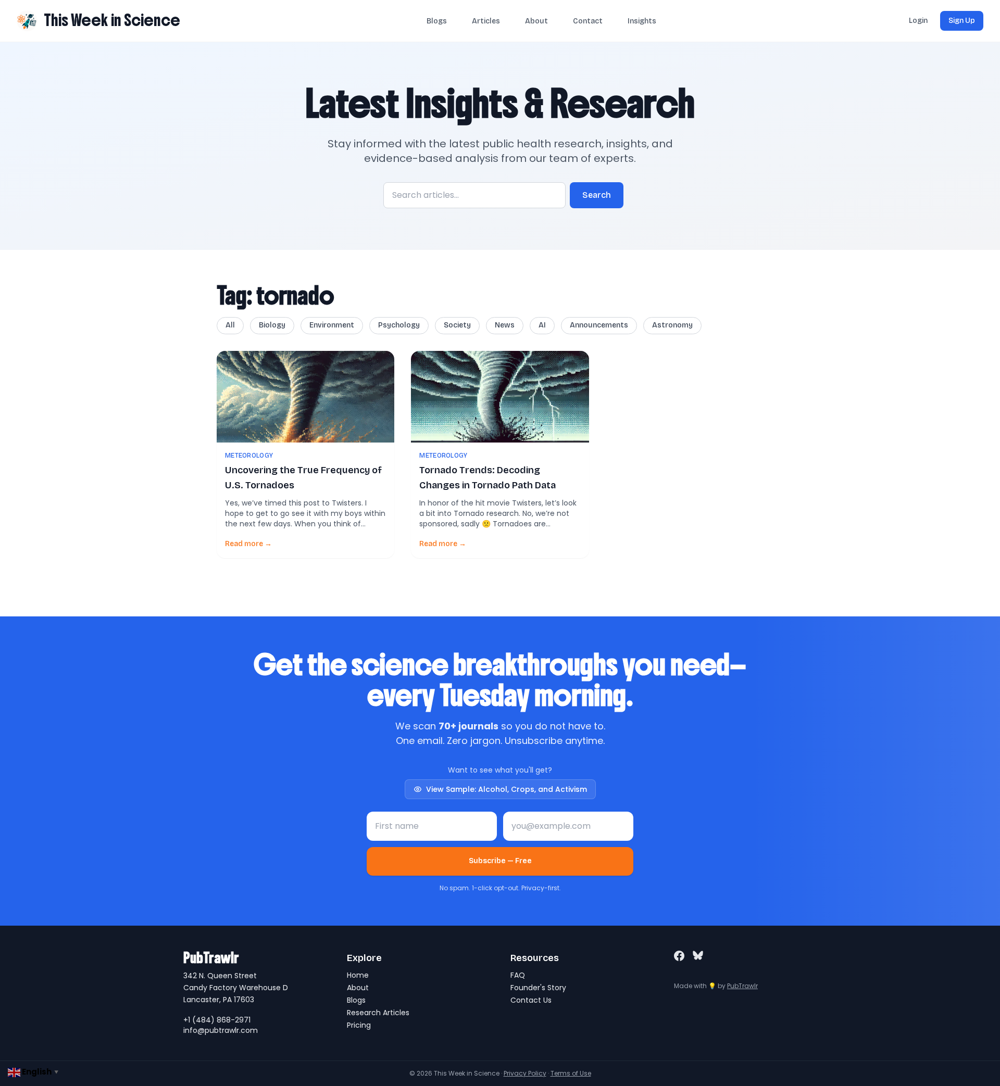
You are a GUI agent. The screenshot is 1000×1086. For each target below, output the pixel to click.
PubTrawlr (742, 985)
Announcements (599, 325)
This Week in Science (112, 20)
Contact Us (531, 1000)
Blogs (437, 21)
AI (542, 325)
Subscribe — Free (500, 860)
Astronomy (672, 325)
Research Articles (378, 1012)
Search (596, 195)
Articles (486, 21)
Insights (642, 21)
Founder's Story (538, 987)
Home (358, 975)
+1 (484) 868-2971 (217, 1020)
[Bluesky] (698, 956)
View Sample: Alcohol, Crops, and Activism (506, 789)
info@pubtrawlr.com (220, 1030)
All (230, 325)
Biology (272, 325)
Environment (331, 325)
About (536, 21)
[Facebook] (679, 956)
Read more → (248, 543)
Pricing (359, 1025)
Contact (588, 21)
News (505, 325)
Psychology (399, 325)
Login (918, 20)
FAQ (517, 975)
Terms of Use (571, 1073)
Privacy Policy (525, 1073)
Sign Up (961, 20)
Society (457, 325)
